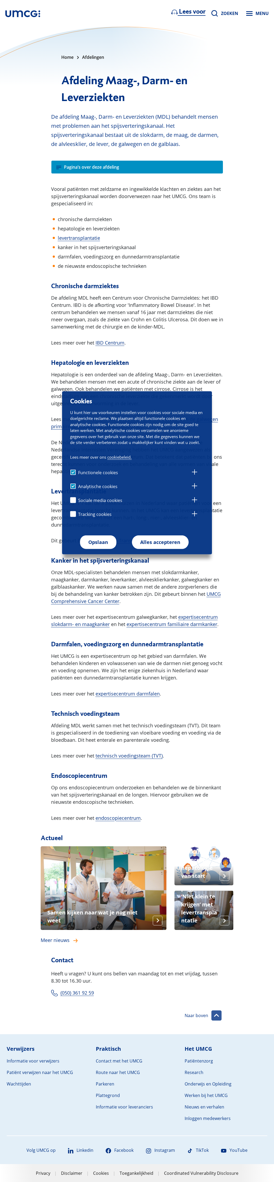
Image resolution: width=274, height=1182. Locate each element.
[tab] (194, 473)
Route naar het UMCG (118, 1072)
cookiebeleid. (119, 457)
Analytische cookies (97, 486)
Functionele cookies (98, 473)
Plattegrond (108, 1095)
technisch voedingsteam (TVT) (129, 755)
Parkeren (105, 1084)
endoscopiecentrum (118, 818)
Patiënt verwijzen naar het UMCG (40, 1072)
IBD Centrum (110, 342)
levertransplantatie (79, 238)
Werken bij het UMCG (206, 1095)
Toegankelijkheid (136, 1173)
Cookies (101, 1173)
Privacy (43, 1173)
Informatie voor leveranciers (124, 1107)
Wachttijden (19, 1084)
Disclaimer (71, 1173)
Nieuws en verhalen (204, 1107)
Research (194, 1072)
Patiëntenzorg (199, 1061)
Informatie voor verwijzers (33, 1061)
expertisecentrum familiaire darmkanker (172, 624)
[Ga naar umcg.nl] (22, 13)
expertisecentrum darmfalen (128, 693)
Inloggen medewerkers (208, 1118)
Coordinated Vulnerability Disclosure (201, 1173)
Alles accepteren (160, 542)
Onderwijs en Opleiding (208, 1084)
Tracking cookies (95, 514)
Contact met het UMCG (119, 1061)
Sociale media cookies (100, 500)
